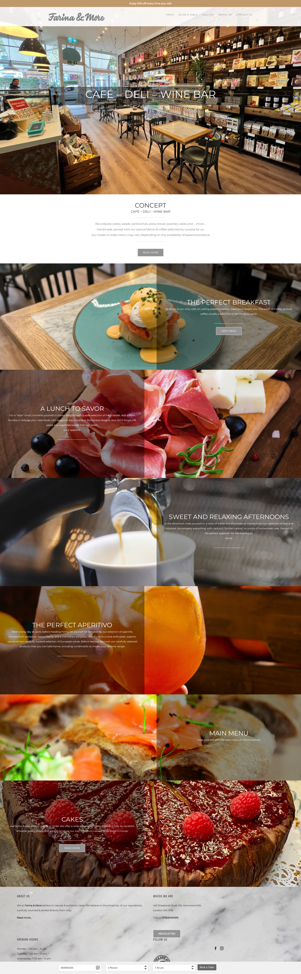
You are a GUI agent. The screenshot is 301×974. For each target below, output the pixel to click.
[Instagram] (221, 948)
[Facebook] (215, 948)
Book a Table (207, 967)
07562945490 (170, 917)
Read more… (24, 917)
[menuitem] (172, 14)
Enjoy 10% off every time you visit (150, 3)
